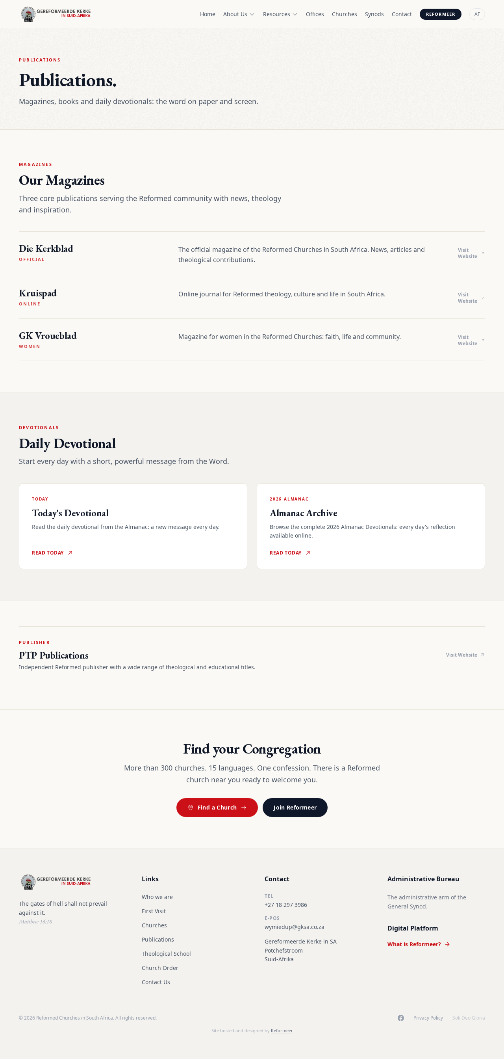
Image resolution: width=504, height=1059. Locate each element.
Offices (315, 14)
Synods (374, 14)
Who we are (157, 897)
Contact (402, 14)
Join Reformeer (295, 807)
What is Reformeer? (414, 944)
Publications (158, 939)
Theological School (166, 953)
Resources (276, 14)
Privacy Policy (428, 1018)
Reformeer (440, 14)
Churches (344, 14)
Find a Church (217, 807)
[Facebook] (401, 1018)
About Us (235, 14)
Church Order (160, 968)
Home (207, 14)
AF (477, 14)
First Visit (154, 911)
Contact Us (156, 982)
